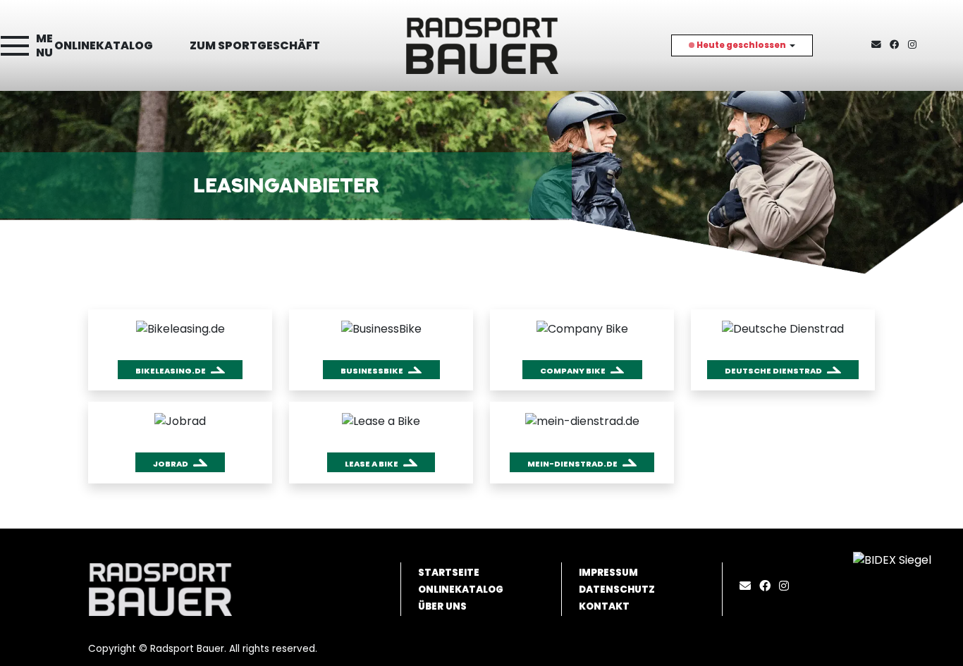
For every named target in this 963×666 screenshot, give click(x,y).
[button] (180, 370)
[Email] (748, 586)
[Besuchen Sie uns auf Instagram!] (915, 44)
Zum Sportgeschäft (255, 45)
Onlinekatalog (103, 45)
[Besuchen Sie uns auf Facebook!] (899, 44)
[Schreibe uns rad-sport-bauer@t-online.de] (879, 44)
